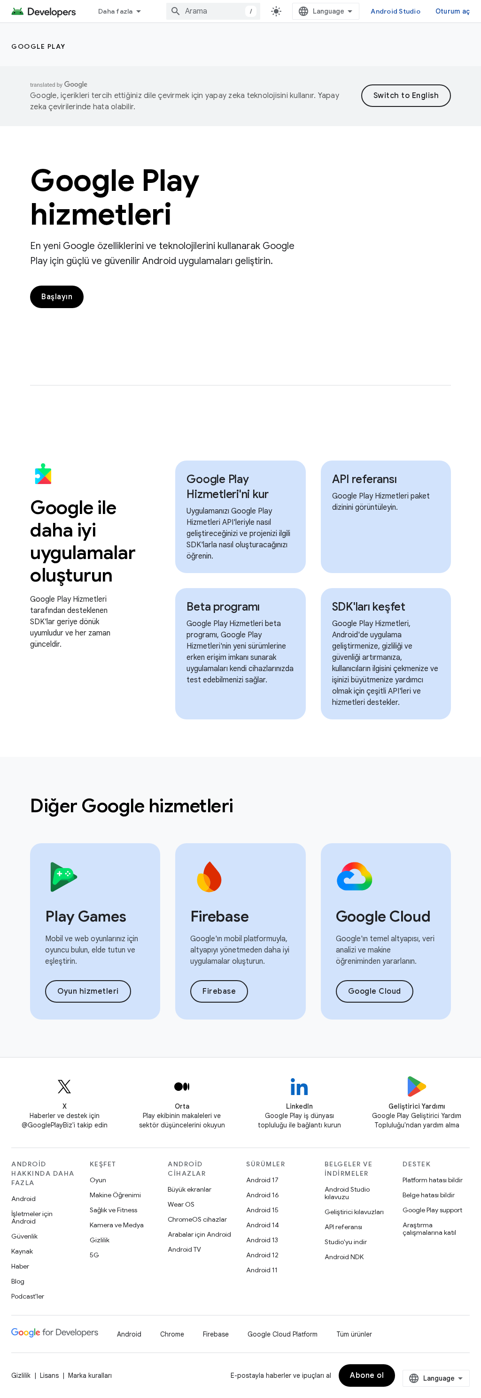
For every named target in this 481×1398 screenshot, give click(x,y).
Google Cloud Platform (283, 1334)
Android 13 (262, 1240)
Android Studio (395, 11)
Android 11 (262, 1270)
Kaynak (22, 1251)
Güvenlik (24, 1236)
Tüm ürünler (354, 1334)
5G (94, 1255)
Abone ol (367, 1375)
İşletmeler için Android (32, 1217)
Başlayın (56, 297)
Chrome (172, 1334)
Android (23, 1198)
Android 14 (262, 1225)
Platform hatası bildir (433, 1180)
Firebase (219, 991)
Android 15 (262, 1210)
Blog (17, 1281)
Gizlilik (99, 1240)
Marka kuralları (90, 1375)
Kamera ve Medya (117, 1225)
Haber (20, 1266)
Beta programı (223, 607)
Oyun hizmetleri (88, 991)
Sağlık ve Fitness (113, 1210)
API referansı (364, 479)
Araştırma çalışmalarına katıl (429, 1229)
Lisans (49, 1375)
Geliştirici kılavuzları (354, 1212)
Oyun (98, 1180)
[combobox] (213, 11)
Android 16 (262, 1195)
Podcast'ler (27, 1296)
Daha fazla (115, 11)
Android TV (184, 1249)
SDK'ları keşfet (368, 607)
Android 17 (262, 1180)
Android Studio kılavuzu (347, 1193)
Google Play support (432, 1210)
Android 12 (262, 1255)
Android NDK (344, 1257)
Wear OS (181, 1204)
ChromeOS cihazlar (197, 1219)
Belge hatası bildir (429, 1195)
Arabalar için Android (199, 1234)
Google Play (38, 46)
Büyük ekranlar (189, 1189)
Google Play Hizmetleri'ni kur (227, 486)
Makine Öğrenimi (115, 1195)
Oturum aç (452, 11)
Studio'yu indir (346, 1242)
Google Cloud (374, 991)
